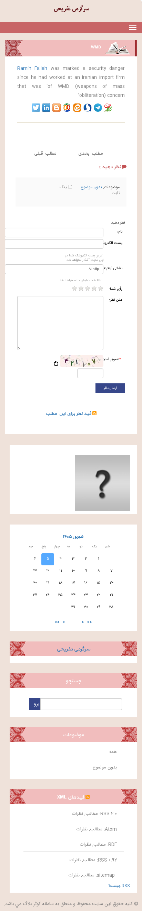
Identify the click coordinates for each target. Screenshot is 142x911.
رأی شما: (115, 289)
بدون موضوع (91, 187)
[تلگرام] (98, 107)
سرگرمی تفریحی (73, 649)
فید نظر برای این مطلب (68, 413)
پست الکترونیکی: (113, 243)
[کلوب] (67, 107)
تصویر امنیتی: (113, 360)
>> (56, 622)
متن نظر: (115, 300)
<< (89, 622)
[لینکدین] (46, 107)
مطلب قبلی (45, 153)
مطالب (91, 814)
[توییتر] (36, 107)
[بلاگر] (56, 107)
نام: (119, 232)
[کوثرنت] (108, 107)
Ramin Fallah (32, 68)
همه (113, 752)
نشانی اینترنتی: (113, 269)
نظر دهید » (109, 167)
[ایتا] (77, 107)
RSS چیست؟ (119, 886)
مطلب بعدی (90, 153)
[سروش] (87, 107)
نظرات (77, 814)
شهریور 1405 (73, 537)
